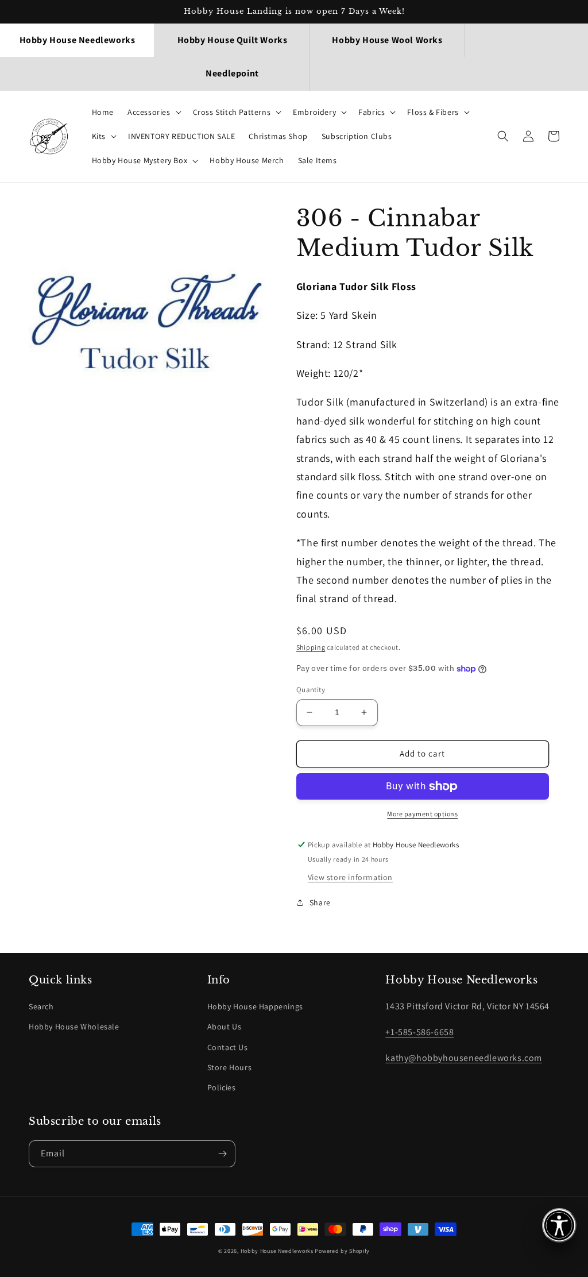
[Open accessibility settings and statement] (559, 1225)
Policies (221, 1087)
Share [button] (320, 902)
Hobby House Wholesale (74, 1026)
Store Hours (229, 1067)
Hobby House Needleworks (277, 1251)
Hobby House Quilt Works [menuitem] (232, 40)
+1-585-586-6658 (419, 1032)
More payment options (422, 813)
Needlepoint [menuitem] (232, 73)
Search (41, 1006)
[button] (153, 112)
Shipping (311, 647)
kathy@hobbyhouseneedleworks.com (463, 1058)
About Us (224, 1026)
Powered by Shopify (342, 1251)
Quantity (310, 690)
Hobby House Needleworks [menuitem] (78, 40)
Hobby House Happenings (255, 1006)
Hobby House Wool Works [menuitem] (387, 40)
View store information (350, 877)
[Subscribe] (222, 1153)
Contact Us (227, 1047)
